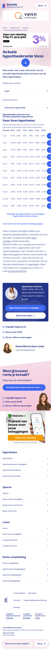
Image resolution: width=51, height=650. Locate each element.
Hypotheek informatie (12, 476)
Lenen (5, 528)
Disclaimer (32, 593)
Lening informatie (10, 546)
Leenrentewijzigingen (12, 581)
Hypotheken (8, 458)
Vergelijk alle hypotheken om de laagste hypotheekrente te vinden (25, 215)
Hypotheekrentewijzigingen (14, 569)
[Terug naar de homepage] (13, 5)
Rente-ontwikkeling (14, 557)
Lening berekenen (10, 540)
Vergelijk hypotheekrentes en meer (23, 387)
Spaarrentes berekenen (13, 505)
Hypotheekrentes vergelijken (24, 308)
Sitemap (16, 607)
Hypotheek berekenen (12, 470)
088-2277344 (8, 633)
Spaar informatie (10, 511)
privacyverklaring (17, 271)
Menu (40, 5)
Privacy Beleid (19, 593)
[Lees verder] (25, 62)
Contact (16, 600)
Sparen (6, 493)
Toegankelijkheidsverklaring (34, 600)
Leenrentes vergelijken (12, 534)
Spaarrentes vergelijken (13, 499)
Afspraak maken (24, 315)
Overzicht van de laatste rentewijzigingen (23, 224)
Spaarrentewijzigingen (12, 575)
